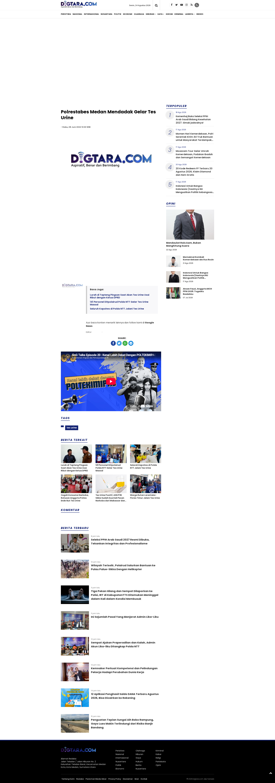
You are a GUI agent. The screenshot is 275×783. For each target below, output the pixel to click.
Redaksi (80, 779)
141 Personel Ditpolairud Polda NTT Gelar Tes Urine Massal (119, 303)
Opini (158, 765)
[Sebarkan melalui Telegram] (130, 343)
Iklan (137, 779)
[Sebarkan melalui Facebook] (113, 343)
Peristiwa (66, 14)
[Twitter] (176, 5)
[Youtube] (181, 5)
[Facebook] (171, 5)
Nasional (77, 14)
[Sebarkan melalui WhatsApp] (125, 343)
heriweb (210, 779)
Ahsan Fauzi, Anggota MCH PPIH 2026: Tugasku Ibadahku (197, 291)
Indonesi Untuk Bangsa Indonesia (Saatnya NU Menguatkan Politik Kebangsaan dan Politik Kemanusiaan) (195, 190)
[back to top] (271, 773)
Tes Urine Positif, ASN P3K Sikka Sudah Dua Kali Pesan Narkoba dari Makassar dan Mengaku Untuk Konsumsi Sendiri (110, 498)
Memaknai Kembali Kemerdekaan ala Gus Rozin (198, 258)
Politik (117, 14)
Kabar (158, 754)
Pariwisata (161, 761)
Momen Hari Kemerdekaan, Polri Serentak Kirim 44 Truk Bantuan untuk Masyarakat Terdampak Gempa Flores (194, 138)
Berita (138, 765)
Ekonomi (127, 14)
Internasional (91, 14)
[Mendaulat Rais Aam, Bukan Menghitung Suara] (190, 234)
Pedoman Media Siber (96, 779)
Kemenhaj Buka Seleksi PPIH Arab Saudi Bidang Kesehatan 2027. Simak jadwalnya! (193, 119)
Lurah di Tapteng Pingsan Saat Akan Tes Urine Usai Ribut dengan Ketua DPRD (119, 296)
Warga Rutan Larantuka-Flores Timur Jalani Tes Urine (145, 496)
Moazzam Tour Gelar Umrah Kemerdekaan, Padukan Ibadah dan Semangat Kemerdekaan (194, 154)
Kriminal (178, 14)
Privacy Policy (114, 779)
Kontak (144, 779)
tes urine (72, 427)
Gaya (160, 14)
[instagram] (186, 5)
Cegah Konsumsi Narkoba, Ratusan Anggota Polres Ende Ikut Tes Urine (75, 498)
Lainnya (189, 14)
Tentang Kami (68, 779)
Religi (158, 757)
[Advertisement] (137, 43)
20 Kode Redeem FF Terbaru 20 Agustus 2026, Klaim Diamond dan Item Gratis (194, 172)
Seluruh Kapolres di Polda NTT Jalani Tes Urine (117, 308)
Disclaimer (128, 779)
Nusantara (106, 14)
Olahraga (139, 14)
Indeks (199, 14)
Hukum (169, 14)
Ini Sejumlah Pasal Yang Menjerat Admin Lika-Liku (125, 617)
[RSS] (191, 5)
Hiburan (150, 14)
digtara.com (198, 779)
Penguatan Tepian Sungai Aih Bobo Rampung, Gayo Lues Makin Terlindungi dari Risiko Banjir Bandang (122, 723)
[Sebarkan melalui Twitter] (119, 343)
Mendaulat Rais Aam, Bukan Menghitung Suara (183, 244)
